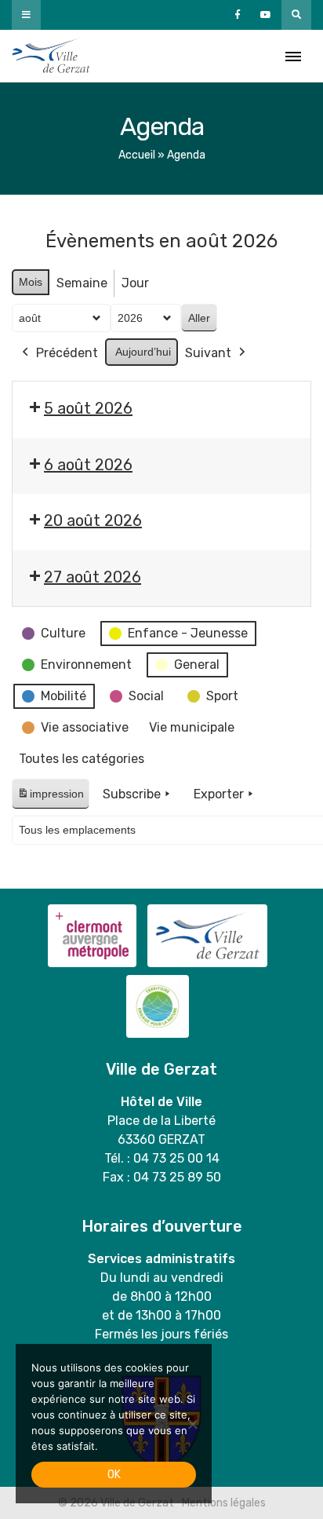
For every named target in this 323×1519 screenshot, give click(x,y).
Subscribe (132, 794)
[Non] (192, 1424)
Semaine (81, 283)
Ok (114, 1474)
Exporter (219, 794)
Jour (135, 283)
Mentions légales (224, 1503)
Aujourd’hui (143, 351)
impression (50, 798)
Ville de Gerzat (51, 56)
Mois (30, 282)
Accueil (136, 155)
